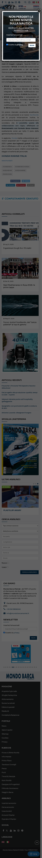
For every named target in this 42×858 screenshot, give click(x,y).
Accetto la (15, 45)
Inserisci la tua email (14, 35)
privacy (20, 45)
